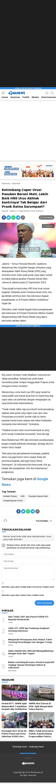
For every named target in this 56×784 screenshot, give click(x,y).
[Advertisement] (28, 28)
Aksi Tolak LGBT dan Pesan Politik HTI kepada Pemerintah (28, 618)
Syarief (5, 211)
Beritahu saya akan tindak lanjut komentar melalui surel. (28, 587)
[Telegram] (18, 217)
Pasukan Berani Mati (38, 496)
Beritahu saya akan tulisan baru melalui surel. (23, 595)
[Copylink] (23, 217)
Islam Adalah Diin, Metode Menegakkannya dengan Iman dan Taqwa (31, 652)
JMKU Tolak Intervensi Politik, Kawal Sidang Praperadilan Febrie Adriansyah (41, 735)
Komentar (48, 217)
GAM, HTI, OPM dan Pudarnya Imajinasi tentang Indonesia (28, 629)
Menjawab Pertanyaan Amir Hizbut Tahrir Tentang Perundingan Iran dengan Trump (30, 640)
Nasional (16, 183)
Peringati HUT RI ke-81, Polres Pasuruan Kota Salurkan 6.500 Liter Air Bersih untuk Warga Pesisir (14, 736)
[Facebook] (4, 217)
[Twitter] (8, 217)
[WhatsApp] (13, 217)
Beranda (6, 183)
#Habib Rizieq (10, 496)
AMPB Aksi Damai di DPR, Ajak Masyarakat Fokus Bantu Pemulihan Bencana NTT (41, 709)
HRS (23, 496)
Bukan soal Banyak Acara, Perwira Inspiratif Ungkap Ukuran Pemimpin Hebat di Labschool (31, 665)
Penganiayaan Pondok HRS (14, 500)
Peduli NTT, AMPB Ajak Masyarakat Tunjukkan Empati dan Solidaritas (14, 706)
